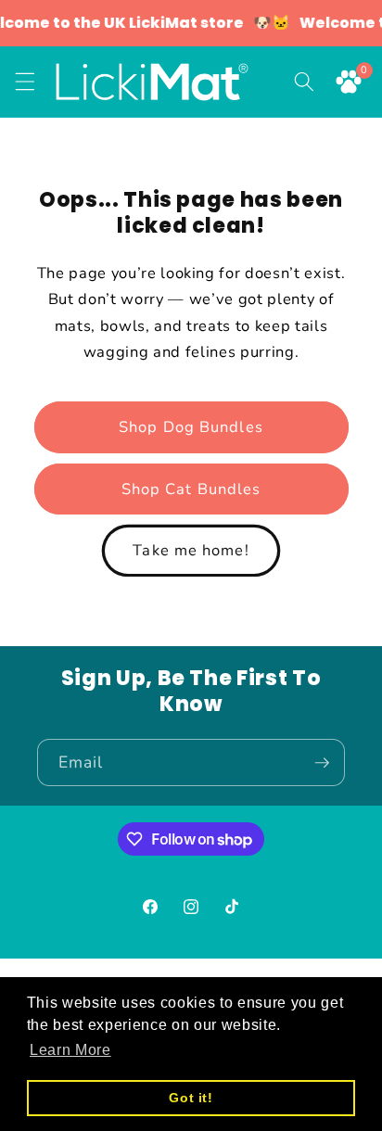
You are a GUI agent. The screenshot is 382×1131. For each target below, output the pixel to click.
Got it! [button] (191, 1097)
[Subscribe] (321, 763)
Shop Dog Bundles (191, 427)
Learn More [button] (70, 1050)
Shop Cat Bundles (191, 489)
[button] (25, 81)
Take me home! (190, 550)
